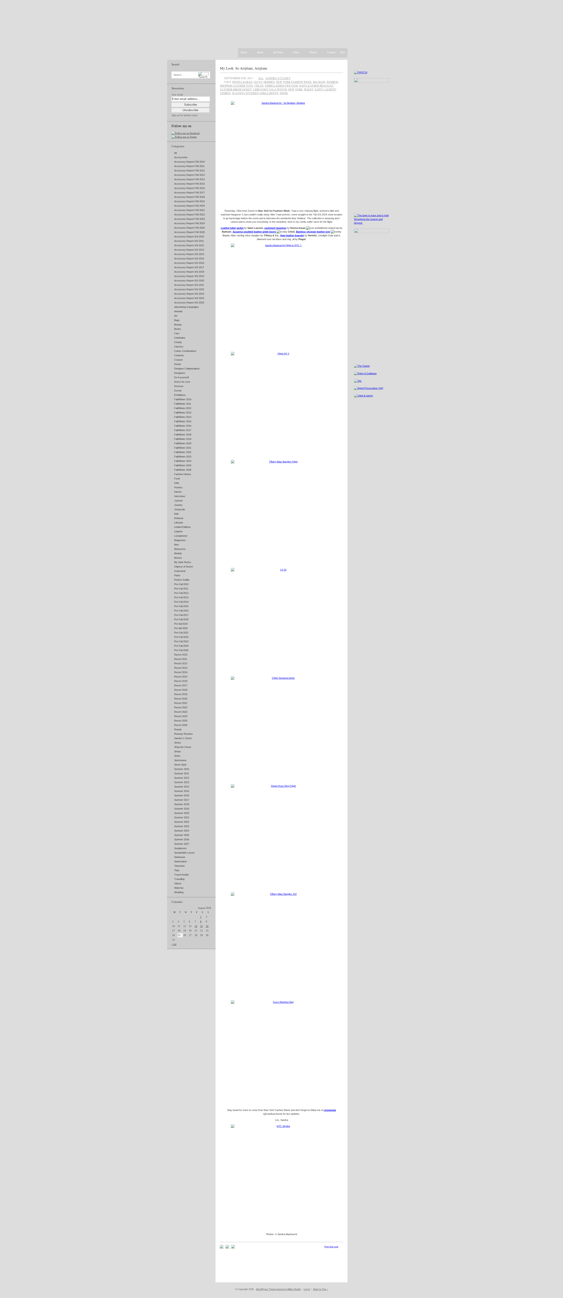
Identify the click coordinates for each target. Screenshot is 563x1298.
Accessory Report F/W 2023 (189, 219)
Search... (178, 75)
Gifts (176, 483)
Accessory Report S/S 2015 (189, 258)
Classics (178, 346)
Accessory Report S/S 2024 (189, 298)
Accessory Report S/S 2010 (189, 236)
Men (176, 544)
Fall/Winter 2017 (182, 430)
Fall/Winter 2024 (182, 461)
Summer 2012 (181, 778)
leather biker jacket (236, 89)
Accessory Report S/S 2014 (189, 254)
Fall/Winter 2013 (182, 412)
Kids (176, 513)
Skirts (177, 756)
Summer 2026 (181, 839)
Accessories (181, 157)
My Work (278, 52)
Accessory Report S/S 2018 (189, 271)
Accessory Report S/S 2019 (189, 276)
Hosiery (178, 487)
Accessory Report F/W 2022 (189, 214)
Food (177, 478)
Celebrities (179, 337)
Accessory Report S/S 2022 (189, 289)
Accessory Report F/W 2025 (189, 227)
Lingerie (178, 531)
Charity (178, 342)
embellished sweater (281, 85)
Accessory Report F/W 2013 (189, 175)
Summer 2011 (181, 773)
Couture (178, 359)
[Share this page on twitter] (233, 1247)
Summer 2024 (181, 830)
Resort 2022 (180, 707)
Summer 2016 (181, 795)
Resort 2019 (180, 694)
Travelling (179, 879)
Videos (177, 883)
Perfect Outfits (182, 579)
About (260, 52)
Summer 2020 (181, 813)
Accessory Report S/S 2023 (189, 293)
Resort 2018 (180, 689)
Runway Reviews (183, 734)
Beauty (178, 324)
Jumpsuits (179, 509)
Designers (179, 373)
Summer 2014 (181, 786)
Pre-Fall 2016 (181, 610)
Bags (177, 320)
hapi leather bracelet (316, 85)
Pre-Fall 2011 (181, 588)
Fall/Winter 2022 (182, 452)
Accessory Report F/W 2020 (189, 205)
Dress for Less (182, 381)
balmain (319, 82)
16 (207, 926)
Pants (177, 575)
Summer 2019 (181, 808)
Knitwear (178, 518)
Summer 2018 (181, 804)
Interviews (179, 496)
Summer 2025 (181, 835)
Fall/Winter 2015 (182, 421)
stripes (225, 93)
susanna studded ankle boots (255, 93)
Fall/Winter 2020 (182, 443)
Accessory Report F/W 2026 (189, 232)
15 (201, 926)
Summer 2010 (181, 769)
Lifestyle (178, 522)
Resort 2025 (180, 720)
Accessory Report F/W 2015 (189, 183)
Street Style (180, 764)
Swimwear (179, 857)
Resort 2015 (180, 676)
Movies (178, 557)
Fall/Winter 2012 (182, 408)
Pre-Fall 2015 (181, 606)
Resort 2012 (180, 663)
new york (295, 89)
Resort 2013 (180, 667)
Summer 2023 (181, 826)
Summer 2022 (181, 822)
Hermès (269, 82)
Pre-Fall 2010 (181, 584)
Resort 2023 (180, 712)
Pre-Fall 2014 (181, 601)
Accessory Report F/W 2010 (189, 161)
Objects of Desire (183, 566)
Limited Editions (182, 527)
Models (178, 553)
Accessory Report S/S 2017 (189, 267)
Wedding (178, 892)
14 (196, 926)
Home (244, 52)
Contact (331, 52)
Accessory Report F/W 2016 (189, 188)
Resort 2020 (180, 698)
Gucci (258, 82)
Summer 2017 (181, 800)
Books (177, 329)
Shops (177, 751)
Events (178, 390)
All (175, 153)
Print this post (331, 1246)
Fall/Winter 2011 (182, 403)
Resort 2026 (180, 725)
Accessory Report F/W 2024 (189, 223)
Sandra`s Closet (183, 738)
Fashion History (182, 474)
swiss (284, 93)
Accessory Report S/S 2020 (189, 280)
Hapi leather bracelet (292, 235)
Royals (178, 729)
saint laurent (325, 89)
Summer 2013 (181, 782)
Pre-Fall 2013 (181, 597)
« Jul (174, 944)
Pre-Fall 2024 (181, 645)
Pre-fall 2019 (181, 623)
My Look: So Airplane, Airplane (243, 68)
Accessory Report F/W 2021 (189, 210)
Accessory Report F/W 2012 (189, 170)
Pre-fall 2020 (181, 628)
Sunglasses (180, 848)
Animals (178, 311)
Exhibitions (180, 395)
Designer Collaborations (187, 368)
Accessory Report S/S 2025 (189, 302)
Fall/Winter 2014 (182, 417)
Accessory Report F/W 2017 (189, 192)
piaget (308, 89)
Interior (178, 491)
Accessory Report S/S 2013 (189, 249)
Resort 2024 (180, 716)
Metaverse (180, 549)
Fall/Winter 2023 (182, 456)
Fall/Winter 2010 (182, 399)
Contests (179, 355)
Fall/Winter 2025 (182, 465)
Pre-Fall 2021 (181, 632)
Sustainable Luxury (184, 852)
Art (175, 315)
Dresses (178, 386)
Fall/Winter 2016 (182, 425)
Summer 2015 (181, 791)
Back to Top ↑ (320, 1289)
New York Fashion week (294, 82)
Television (179, 866)
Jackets (178, 500)
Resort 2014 (180, 672)
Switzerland (180, 861)
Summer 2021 (181, 817)
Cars (176, 333)
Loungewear (180, 535)
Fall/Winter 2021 (182, 447)
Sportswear (180, 760)
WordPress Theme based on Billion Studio (278, 1289)
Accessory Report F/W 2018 (189, 197)
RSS (342, 52)
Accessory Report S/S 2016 (189, 263)
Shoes (177, 742)
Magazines (180, 540)
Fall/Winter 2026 (182, 469)
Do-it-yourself (181, 377)
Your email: (177, 94)
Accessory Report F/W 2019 (189, 201)
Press (296, 52)
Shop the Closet (182, 747)
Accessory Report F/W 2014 (189, 179)
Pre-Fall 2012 (181, 593)
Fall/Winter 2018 (182, 434)
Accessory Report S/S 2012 (189, 245)
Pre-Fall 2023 (181, 641)
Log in (307, 1289)
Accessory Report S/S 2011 (189, 241)
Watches (179, 888)
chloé (259, 85)
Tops (176, 870)
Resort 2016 (180, 681)
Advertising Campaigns (186, 307)
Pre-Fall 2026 (181, 650)
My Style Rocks (182, 562)
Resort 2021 (180, 703)
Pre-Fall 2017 (181, 615)
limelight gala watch (270, 89)
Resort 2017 (180, 685)
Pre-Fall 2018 (181, 619)
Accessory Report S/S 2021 (189, 285)
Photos (313, 52)
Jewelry (178, 505)
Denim (177, 364)
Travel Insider (181, 874)
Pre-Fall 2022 (181, 637)
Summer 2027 (181, 844)
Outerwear (180, 571)
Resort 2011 (180, 659)
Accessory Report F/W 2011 (189, 166)
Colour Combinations (185, 351)
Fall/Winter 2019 (182, 439)
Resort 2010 (180, 654)
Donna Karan (242, 82)
